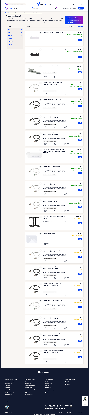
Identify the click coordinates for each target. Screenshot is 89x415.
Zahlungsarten (7, 385)
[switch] (85, 404)
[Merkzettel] (73, 4)
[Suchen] (55, 8)
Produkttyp (10, 35)
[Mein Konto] (76, 4)
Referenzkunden (48, 387)
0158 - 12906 (21, 4)
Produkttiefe (10, 47)
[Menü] (6, 8)
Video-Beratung (28, 383)
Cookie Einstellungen (80, 412)
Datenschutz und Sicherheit (66, 412)
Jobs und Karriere (48, 389)
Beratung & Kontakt (28, 381)
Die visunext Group (48, 383)
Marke (9, 32)
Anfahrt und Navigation (29, 394)
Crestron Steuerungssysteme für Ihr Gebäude (74, 21)
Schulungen (27, 390)
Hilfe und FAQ (7, 387)
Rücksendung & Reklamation (10, 389)
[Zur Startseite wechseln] (44, 4)
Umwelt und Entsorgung (9, 392)
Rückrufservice (27, 392)
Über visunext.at (48, 381)
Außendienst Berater (28, 387)
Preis (9, 29)
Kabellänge (10, 38)
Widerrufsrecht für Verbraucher (10, 390)
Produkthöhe (10, 44)
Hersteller (47, 385)
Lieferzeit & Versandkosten (10, 381)
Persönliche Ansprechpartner (30, 385)
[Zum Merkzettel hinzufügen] (40, 33)
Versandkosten (53, 414)
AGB (59, 412)
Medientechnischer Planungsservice (31, 389)
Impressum (74, 412)
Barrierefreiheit (47, 392)
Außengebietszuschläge (9, 383)
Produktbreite (10, 41)
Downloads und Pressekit (49, 390)
